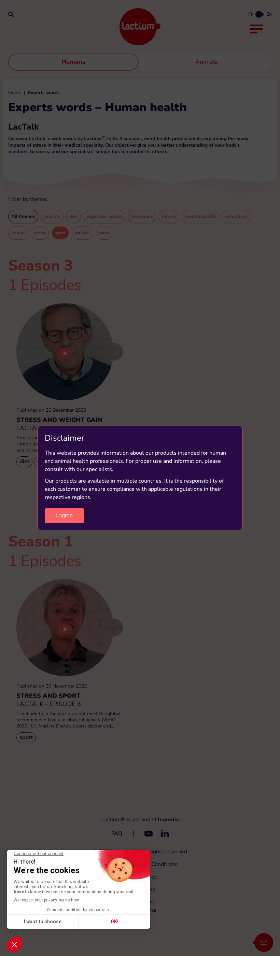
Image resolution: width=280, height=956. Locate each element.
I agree (64, 515)
